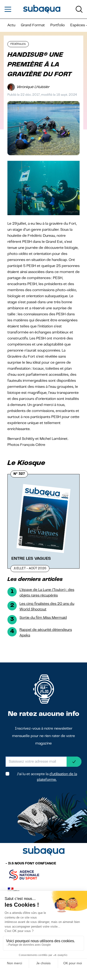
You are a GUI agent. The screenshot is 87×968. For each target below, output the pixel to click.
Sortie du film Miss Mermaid (43, 617)
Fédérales (18, 44)
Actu (11, 25)
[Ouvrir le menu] (8, 9)
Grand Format (33, 25)
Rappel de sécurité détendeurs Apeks (45, 632)
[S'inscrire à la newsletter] (74, 762)
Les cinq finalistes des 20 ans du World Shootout (46, 606)
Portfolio (57, 25)
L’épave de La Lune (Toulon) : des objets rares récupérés (46, 592)
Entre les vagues (31, 558)
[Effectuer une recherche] (79, 9)
